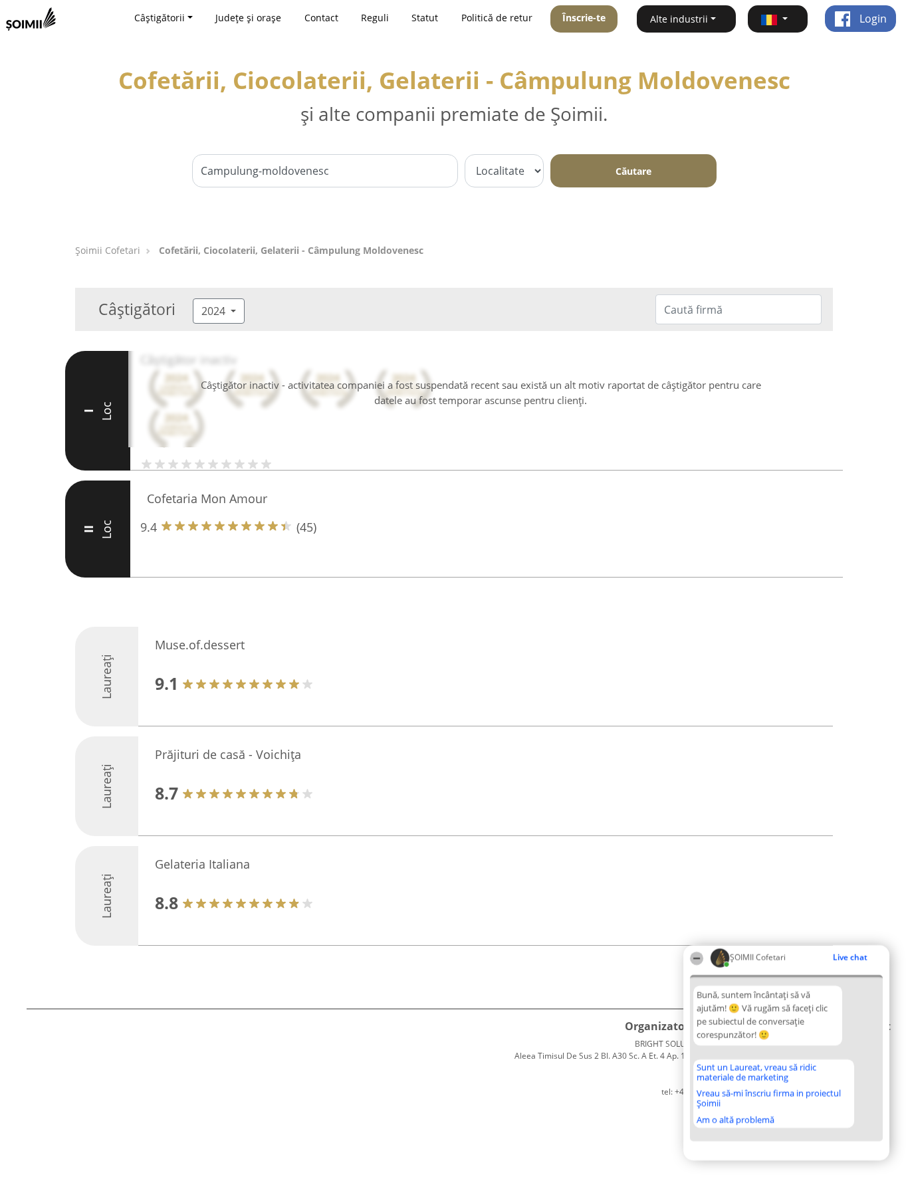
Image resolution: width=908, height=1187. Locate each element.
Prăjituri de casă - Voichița (228, 754)
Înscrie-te (584, 17)
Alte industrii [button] (679, 19)
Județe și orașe (248, 17)
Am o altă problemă (735, 1120)
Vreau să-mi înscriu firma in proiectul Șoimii (769, 1098)
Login (872, 18)
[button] (778, 19)
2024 (214, 311)
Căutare (633, 171)
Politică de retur (496, 17)
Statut (424, 17)
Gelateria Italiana (202, 864)
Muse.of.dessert (200, 645)
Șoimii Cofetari (107, 250)
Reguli (375, 17)
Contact (321, 17)
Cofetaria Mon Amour (207, 498)
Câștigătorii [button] (159, 17)
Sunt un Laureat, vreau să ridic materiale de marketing (756, 1072)
